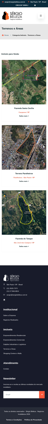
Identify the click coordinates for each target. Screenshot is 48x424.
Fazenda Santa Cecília (24, 108)
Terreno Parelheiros (24, 174)
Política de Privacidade (33, 420)
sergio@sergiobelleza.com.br (14, 2)
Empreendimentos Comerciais (14, 340)
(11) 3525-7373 (12, 288)
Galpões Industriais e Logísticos (14, 344)
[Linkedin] (35, 5)
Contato (6, 369)
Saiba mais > (24, 116)
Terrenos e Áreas (9, 349)
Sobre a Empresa (9, 315)
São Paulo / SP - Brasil (38, 2)
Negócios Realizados (10, 320)
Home (6, 35)
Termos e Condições (14, 420)
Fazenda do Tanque (24, 239)
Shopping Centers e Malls (12, 353)
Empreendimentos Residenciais (14, 335)
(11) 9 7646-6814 (13, 291)
